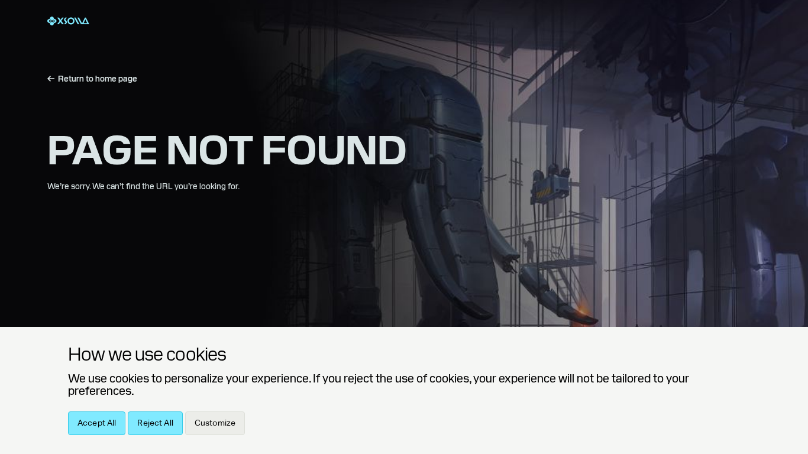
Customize (215, 423)
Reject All (155, 423)
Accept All (96, 423)
